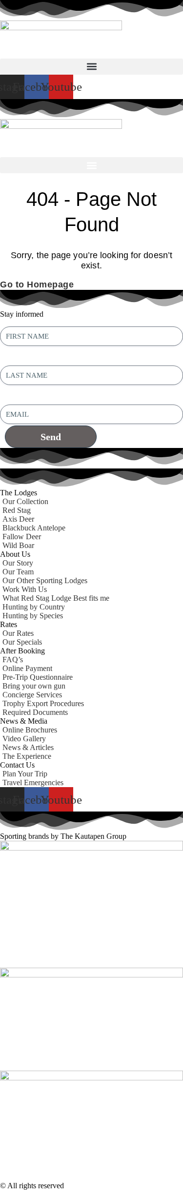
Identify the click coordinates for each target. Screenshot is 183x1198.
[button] (91, 67)
